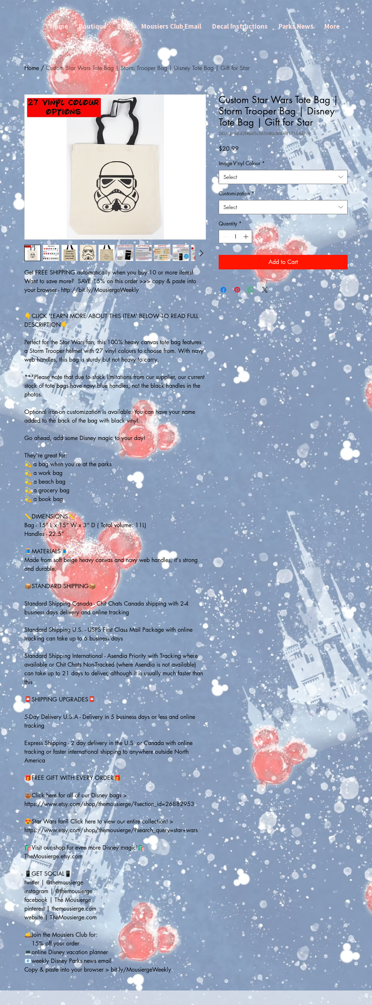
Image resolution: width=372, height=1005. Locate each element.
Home (31, 68)
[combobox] (283, 177)
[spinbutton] (235, 236)
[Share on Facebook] (223, 289)
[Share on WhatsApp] (251, 289)
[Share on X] (264, 289)
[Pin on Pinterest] (237, 289)
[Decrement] (224, 236)
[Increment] (246, 236)
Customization (236, 193)
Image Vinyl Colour (242, 163)
